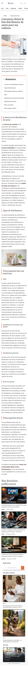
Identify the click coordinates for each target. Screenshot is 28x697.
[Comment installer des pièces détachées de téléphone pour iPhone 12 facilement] (14, 520)
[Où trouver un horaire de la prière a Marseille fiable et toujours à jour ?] (14, 588)
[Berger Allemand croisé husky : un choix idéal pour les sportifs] (14, 623)
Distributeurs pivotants (10, 101)
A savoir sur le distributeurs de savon (13, 84)
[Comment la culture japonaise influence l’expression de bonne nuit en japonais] (14, 544)
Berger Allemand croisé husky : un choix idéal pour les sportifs (12, 641)
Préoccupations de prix (10, 108)
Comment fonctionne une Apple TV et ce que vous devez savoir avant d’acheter (13, 506)
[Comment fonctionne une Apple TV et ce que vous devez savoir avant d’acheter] (14, 495)
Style (5, 94)
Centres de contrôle (10, 124)
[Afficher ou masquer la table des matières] (20, 79)
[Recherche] (21, 3)
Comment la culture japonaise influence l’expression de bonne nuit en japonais (12, 555)
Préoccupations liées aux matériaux (13, 91)
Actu (4, 638)
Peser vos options (8, 105)
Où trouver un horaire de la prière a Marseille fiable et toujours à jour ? (13, 606)
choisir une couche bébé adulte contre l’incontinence (13, 467)
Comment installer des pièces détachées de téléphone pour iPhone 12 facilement (13, 531)
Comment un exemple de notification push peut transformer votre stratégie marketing (11, 655)
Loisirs (3, 559)
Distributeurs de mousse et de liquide (14, 98)
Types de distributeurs (10, 88)
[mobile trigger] (2, 3)
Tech (2, 509)
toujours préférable (7, 148)
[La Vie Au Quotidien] (10, 3)
